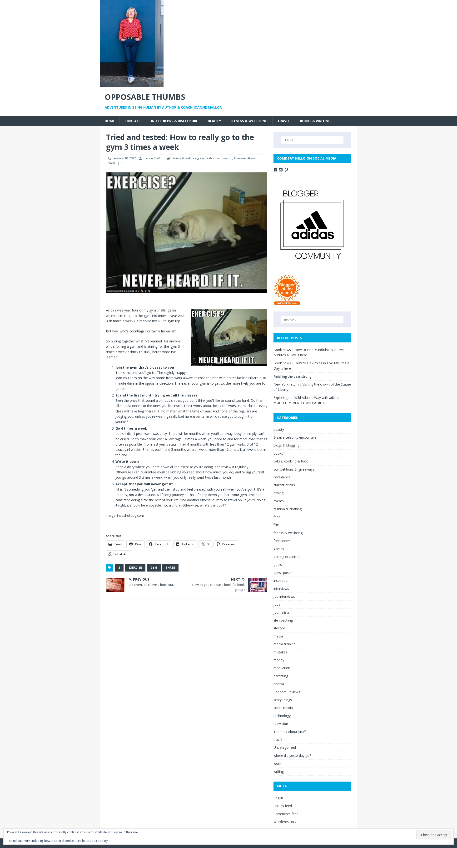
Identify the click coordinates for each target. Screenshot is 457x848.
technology (282, 715)
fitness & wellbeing (249, 121)
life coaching (283, 620)
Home (110, 121)
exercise (135, 568)
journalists (281, 612)
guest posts (282, 572)
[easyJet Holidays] (287, 303)
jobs (276, 604)
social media (283, 707)
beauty (214, 121)
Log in (278, 798)
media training (284, 644)
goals (277, 564)
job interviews (284, 596)
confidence (281, 477)
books (278, 453)
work (277, 763)
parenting (280, 676)
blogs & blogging (286, 445)
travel (283, 121)
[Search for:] (312, 140)
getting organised (286, 556)
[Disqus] (186, 663)
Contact (132, 121)
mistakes (280, 652)
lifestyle (279, 628)
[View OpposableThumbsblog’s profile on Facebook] (275, 170)
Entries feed (282, 805)
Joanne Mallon (153, 158)
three (170, 568)
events (278, 501)
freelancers (282, 540)
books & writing (315, 121)
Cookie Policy (99, 841)
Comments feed (285, 814)
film (276, 524)
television (280, 723)
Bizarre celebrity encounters (295, 437)
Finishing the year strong (292, 376)
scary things (282, 699)
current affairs (284, 485)
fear (276, 517)
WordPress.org (284, 821)
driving (278, 493)
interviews (281, 588)
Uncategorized (284, 747)
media (278, 636)
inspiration (208, 158)
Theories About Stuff (289, 731)
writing (278, 771)
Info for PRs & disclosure (174, 121)
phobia (278, 684)
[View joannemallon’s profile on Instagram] (281, 170)
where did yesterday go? (292, 755)
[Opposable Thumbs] (132, 84)
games (278, 549)
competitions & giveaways (293, 469)
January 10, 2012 (124, 158)
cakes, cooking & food (290, 461)
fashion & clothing (287, 509)
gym (153, 568)
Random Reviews (286, 692)
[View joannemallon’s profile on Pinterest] (286, 170)
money (278, 660)
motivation (224, 158)
